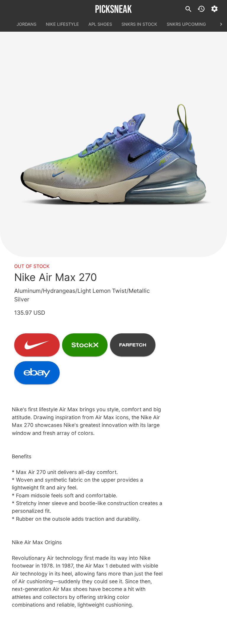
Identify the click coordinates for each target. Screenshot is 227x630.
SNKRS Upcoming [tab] (186, 24)
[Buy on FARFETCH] (132, 344)
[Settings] (214, 8)
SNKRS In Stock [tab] (139, 24)
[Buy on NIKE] (37, 344)
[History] (201, 8)
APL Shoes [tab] (100, 24)
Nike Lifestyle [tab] (62, 24)
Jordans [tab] (26, 24)
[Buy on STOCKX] (85, 344)
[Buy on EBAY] (37, 372)
